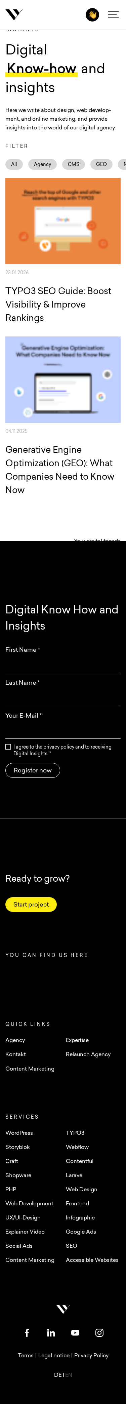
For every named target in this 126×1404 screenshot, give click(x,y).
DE (58, 1375)
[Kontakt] (92, 15)
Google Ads (81, 1232)
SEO (71, 1246)
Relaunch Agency (88, 1054)
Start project (31, 905)
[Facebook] (27, 1333)
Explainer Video (25, 1232)
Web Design (81, 1190)
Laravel (75, 1175)
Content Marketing (29, 1260)
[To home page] (63, 1309)
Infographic (80, 1218)
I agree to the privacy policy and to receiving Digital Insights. (62, 751)
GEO (101, 164)
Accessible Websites (92, 1260)
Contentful (79, 1161)
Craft (11, 1161)
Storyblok (17, 1147)
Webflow (77, 1147)
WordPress (19, 1133)
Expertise (77, 1040)
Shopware (18, 1175)
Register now (33, 771)
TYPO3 (75, 1133)
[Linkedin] (51, 1333)
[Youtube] (75, 1333)
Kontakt (15, 1054)
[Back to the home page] (39, 15)
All (14, 164)
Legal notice (54, 1356)
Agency (42, 164)
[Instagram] (99, 1333)
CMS (73, 164)
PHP (10, 1190)
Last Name (22, 683)
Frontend (77, 1204)
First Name (22, 650)
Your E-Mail (23, 716)
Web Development (29, 1204)
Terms (26, 1356)
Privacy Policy (91, 1356)
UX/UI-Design (23, 1218)
